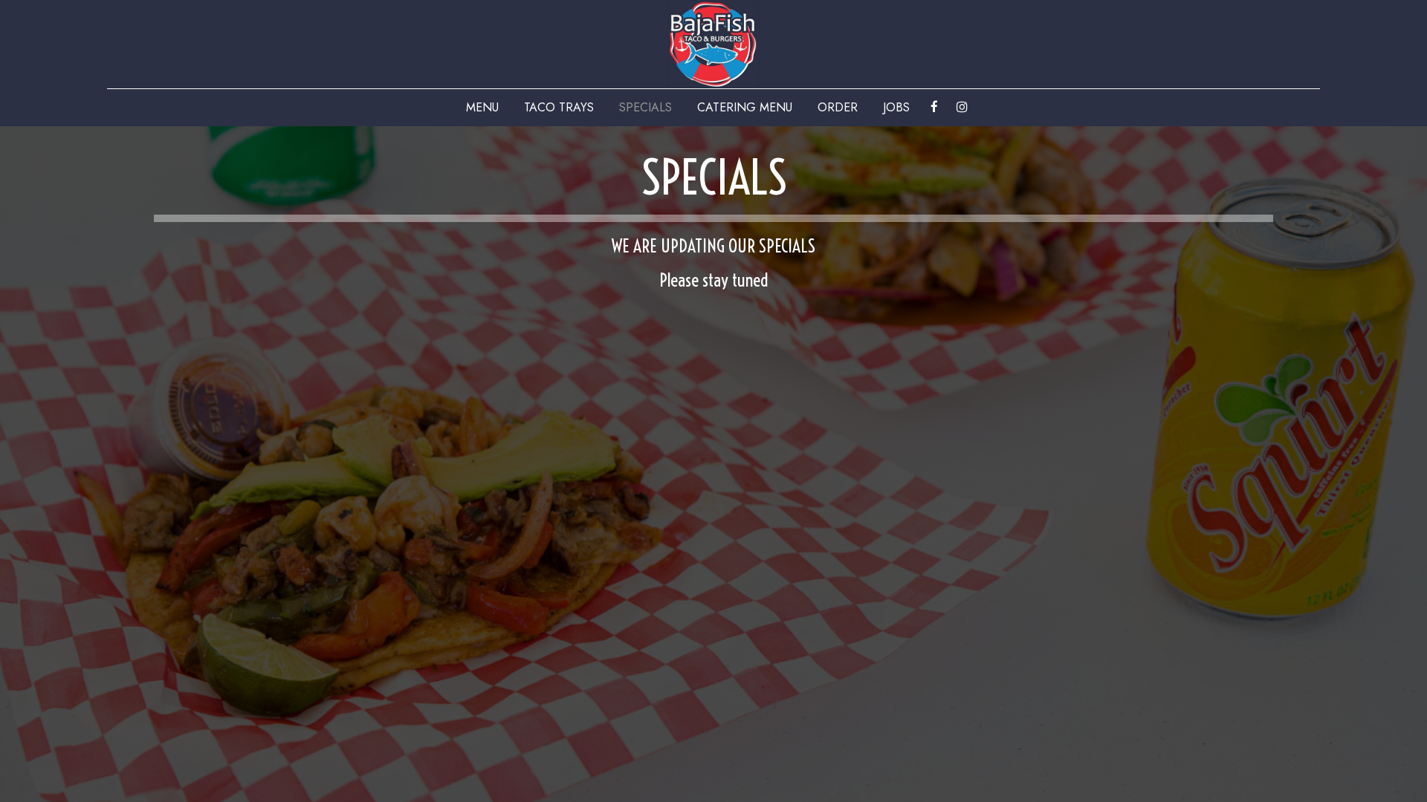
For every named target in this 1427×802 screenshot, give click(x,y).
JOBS (896, 107)
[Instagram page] (962, 107)
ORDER (838, 107)
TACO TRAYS (559, 107)
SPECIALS (645, 107)
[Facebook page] (934, 107)
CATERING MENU (744, 107)
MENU (482, 107)
